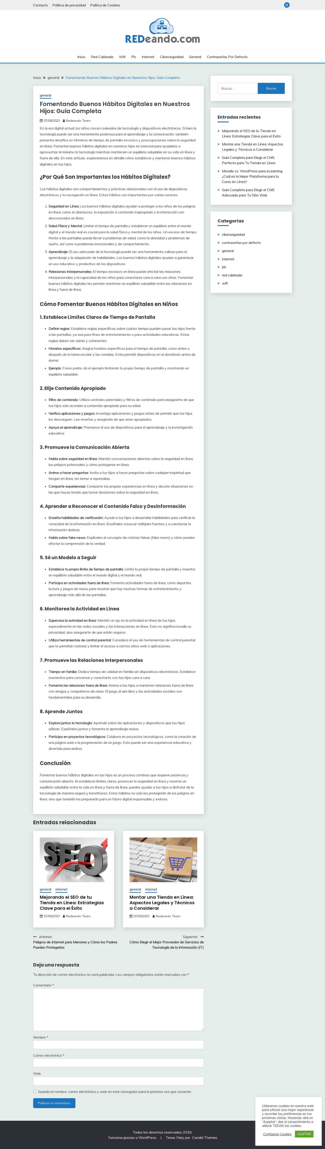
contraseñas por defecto (227, 57)
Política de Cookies (105, 5)
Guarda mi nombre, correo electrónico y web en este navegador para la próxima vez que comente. (115, 1091)
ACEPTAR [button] (304, 1134)
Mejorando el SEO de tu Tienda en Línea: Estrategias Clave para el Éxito (72, 902)
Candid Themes (204, 1137)
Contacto (40, 5)
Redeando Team (78, 121)
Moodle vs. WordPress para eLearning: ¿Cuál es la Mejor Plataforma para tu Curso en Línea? (252, 176)
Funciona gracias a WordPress (132, 1137)
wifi (122, 57)
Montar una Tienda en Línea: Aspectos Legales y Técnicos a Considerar (162, 902)
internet (148, 57)
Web (37, 1073)
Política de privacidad (69, 5)
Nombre (40, 1037)
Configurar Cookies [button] (277, 1134)
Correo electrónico (48, 1055)
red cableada (102, 57)
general (195, 57)
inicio (81, 57)
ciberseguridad (172, 57)
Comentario (43, 985)
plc (133, 57)
